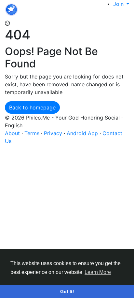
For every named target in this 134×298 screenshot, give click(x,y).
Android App (83, 133)
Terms (32, 133)
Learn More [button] (98, 272)
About (13, 133)
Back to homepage (32, 107)
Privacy (54, 133)
